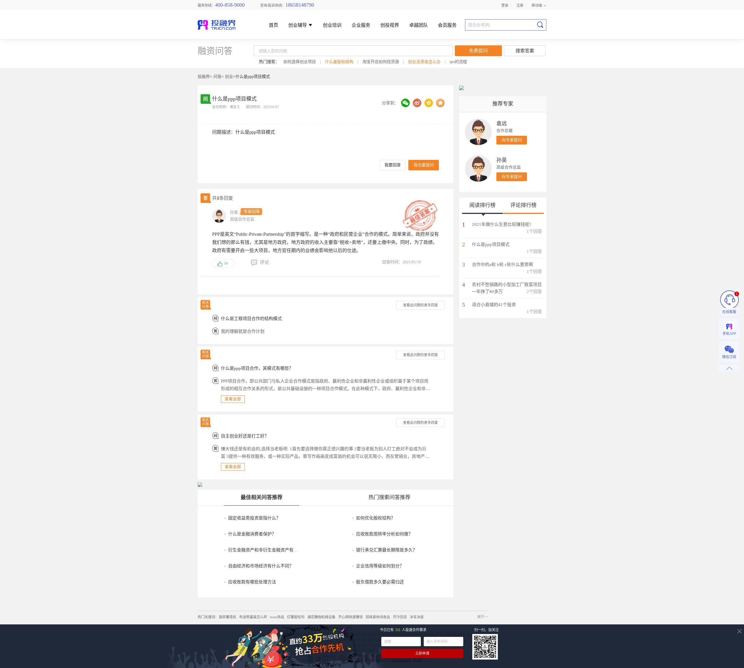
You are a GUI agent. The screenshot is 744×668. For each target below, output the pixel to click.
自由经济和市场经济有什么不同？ (259, 566)
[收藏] (440, 103)
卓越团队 (418, 25)
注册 (519, 5)
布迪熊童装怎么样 (253, 617)
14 (226, 263)
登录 (504, 5)
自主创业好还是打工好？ (245, 436)
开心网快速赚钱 (350, 617)
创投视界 (389, 25)
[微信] (405, 103)
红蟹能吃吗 (296, 617)
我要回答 (392, 165)
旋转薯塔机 (227, 617)
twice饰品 (277, 617)
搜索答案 (525, 50)
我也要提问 (424, 165)
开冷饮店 (400, 617)
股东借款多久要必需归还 (378, 582)
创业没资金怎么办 (424, 62)
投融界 (204, 76)
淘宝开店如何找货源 (380, 62)
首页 (273, 25)
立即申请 (422, 653)
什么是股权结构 (339, 62)
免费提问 (478, 50)
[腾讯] (428, 103)
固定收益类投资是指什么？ (252, 518)
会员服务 (447, 25)
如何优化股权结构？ (373, 518)
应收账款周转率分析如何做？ (382, 534)
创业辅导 (298, 25)
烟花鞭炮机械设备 (321, 617)
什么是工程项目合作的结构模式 (251, 318)
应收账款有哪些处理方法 (250, 582)
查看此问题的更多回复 (420, 305)
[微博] (417, 103)
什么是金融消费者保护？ (250, 534)
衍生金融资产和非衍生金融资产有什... (262, 550)
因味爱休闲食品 (378, 617)
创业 (229, 76)
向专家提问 (512, 140)
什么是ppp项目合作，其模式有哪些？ (257, 368)
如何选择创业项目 (299, 62)
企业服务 (361, 25)
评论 (264, 262)
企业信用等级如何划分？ (378, 566)
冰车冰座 (417, 617)
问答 (217, 76)
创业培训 (332, 25)
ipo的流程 (458, 62)
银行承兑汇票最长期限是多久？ (384, 550)
